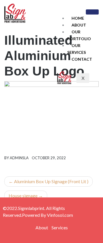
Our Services (76, 49)
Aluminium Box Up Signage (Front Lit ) (51, 181)
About (79, 25)
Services (60, 227)
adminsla (19, 158)
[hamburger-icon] (92, 12)
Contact (82, 59)
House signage (23, 195)
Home (78, 18)
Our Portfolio (79, 35)
